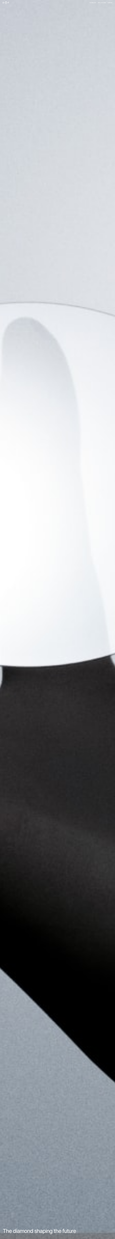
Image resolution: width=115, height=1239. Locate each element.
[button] (93, 2)
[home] (6, 2)
